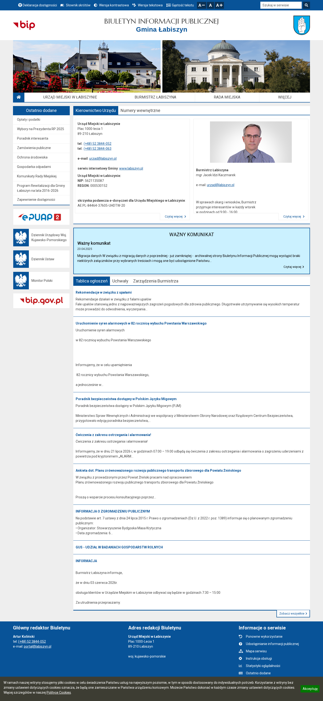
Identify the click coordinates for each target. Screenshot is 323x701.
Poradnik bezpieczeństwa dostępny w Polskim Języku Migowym (126, 399)
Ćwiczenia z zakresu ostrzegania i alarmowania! (113, 435)
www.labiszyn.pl (131, 168)
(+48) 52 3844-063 (97, 148)
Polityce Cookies (59, 692)
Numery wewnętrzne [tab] (140, 110)
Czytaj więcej (174, 216)
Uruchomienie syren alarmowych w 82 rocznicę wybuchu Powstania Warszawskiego (141, 323)
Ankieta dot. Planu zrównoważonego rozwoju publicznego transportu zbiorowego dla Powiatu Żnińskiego (158, 470)
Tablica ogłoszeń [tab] (92, 280)
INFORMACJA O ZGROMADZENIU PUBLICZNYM (113, 511)
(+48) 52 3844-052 (97, 143)
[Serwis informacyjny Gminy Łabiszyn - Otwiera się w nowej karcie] (301, 25)
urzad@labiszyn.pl (103, 158)
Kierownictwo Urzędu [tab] (96, 110)
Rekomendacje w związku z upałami (104, 292)
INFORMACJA (86, 561)
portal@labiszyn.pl (37, 646)
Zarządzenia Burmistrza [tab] (155, 280)
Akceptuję (310, 689)
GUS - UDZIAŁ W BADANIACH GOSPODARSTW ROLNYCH (119, 547)
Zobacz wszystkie (291, 613)
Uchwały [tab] (120, 280)
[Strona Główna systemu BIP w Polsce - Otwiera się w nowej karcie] (24, 25)
